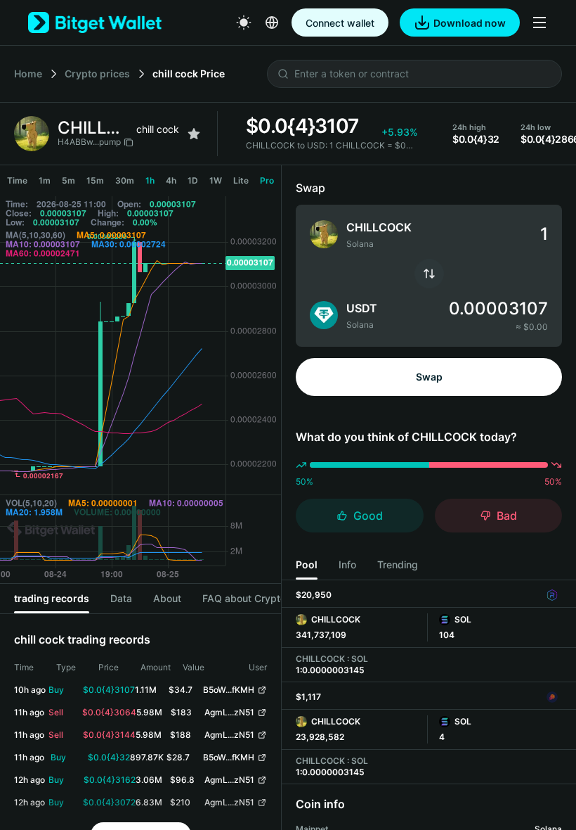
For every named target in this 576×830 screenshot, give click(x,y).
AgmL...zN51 (229, 712)
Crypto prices (97, 73)
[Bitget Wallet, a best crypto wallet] (95, 22)
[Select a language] (271, 22)
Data (121, 598)
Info (347, 564)
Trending (397, 564)
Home (28, 73)
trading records (51, 598)
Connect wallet (340, 23)
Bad (507, 516)
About (167, 598)
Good (368, 516)
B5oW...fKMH (228, 689)
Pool (307, 564)
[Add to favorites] (194, 133)
